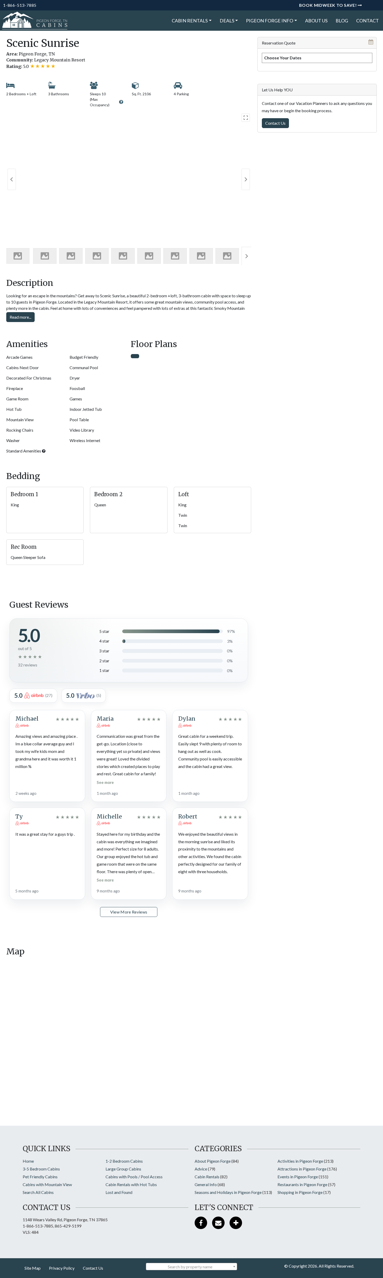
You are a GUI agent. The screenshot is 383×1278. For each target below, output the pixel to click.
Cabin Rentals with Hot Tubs (131, 1184)
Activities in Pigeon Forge (300, 1161)
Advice (201, 1168)
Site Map (32, 1268)
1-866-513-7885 (19, 5)
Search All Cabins (38, 1192)
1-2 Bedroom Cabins (124, 1161)
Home (28, 1161)
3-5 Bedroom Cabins (41, 1168)
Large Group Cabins (123, 1168)
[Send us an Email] (218, 1223)
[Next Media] (246, 179)
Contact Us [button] (275, 123)
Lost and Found (119, 1192)
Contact (367, 20)
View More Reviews (128, 911)
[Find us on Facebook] (201, 1223)
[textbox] (191, 1266)
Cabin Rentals (190, 20)
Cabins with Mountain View (47, 1184)
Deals (227, 20)
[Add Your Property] (236, 1223)
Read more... (20, 316)
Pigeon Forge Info (269, 20)
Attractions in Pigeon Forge (301, 1168)
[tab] (135, 356)
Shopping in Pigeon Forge (300, 1192)
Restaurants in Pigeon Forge (302, 1184)
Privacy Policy (62, 1268)
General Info (206, 1184)
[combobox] (191, 1266)
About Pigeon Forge (213, 1161)
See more (105, 782)
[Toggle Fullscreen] (246, 118)
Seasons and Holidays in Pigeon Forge (228, 1192)
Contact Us (93, 1268)
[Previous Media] (12, 179)
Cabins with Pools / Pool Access (134, 1176)
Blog (342, 20)
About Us (316, 20)
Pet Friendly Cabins (40, 1176)
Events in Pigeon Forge (297, 1176)
